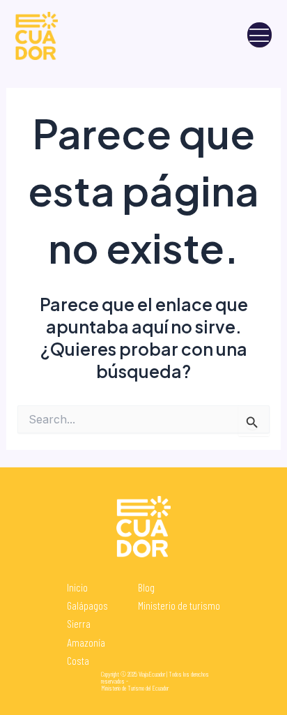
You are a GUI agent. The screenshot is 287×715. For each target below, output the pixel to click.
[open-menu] (259, 35)
